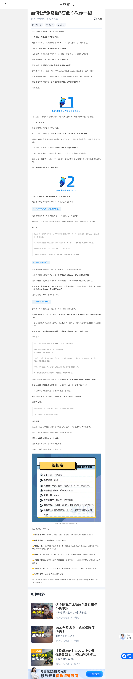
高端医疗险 (88, 76)
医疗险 (35, 24)
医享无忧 (56, 343)
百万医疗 (73, 71)
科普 (48, 24)
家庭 (60, 24)
